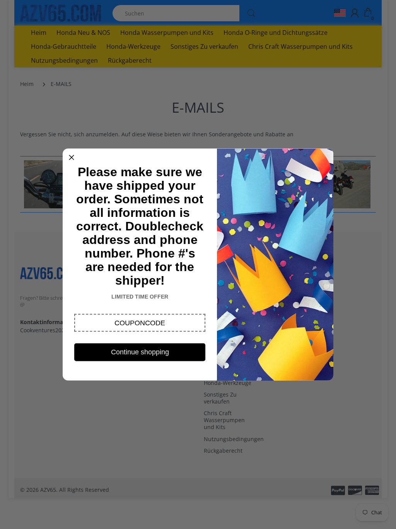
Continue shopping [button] (140, 352)
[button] (139, 323)
